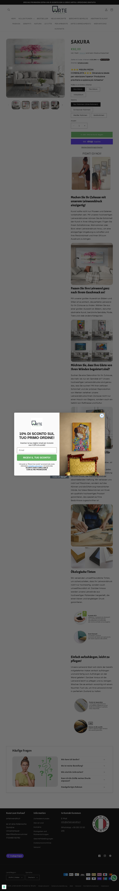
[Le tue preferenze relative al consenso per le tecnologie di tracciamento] (4, 887)
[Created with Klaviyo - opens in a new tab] (59, 477)
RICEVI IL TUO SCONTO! (37, 457)
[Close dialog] (102, 416)
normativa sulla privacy (35, 466)
